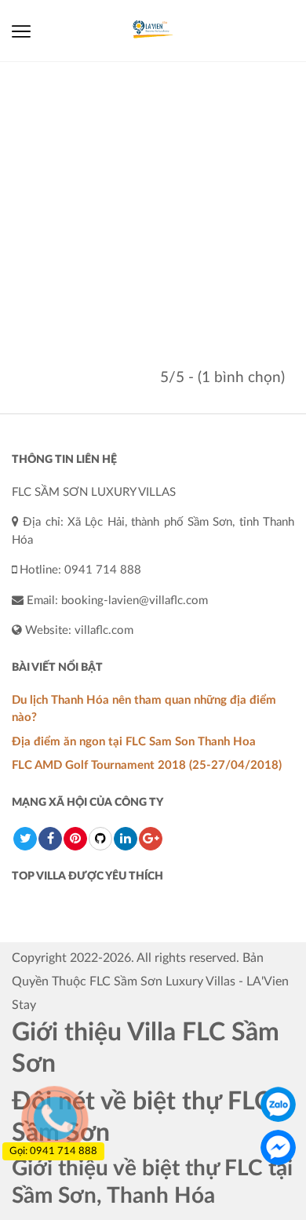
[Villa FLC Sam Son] (153, 30)
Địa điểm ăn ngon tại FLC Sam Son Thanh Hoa (134, 742)
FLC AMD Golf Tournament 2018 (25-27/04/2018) (147, 765)
